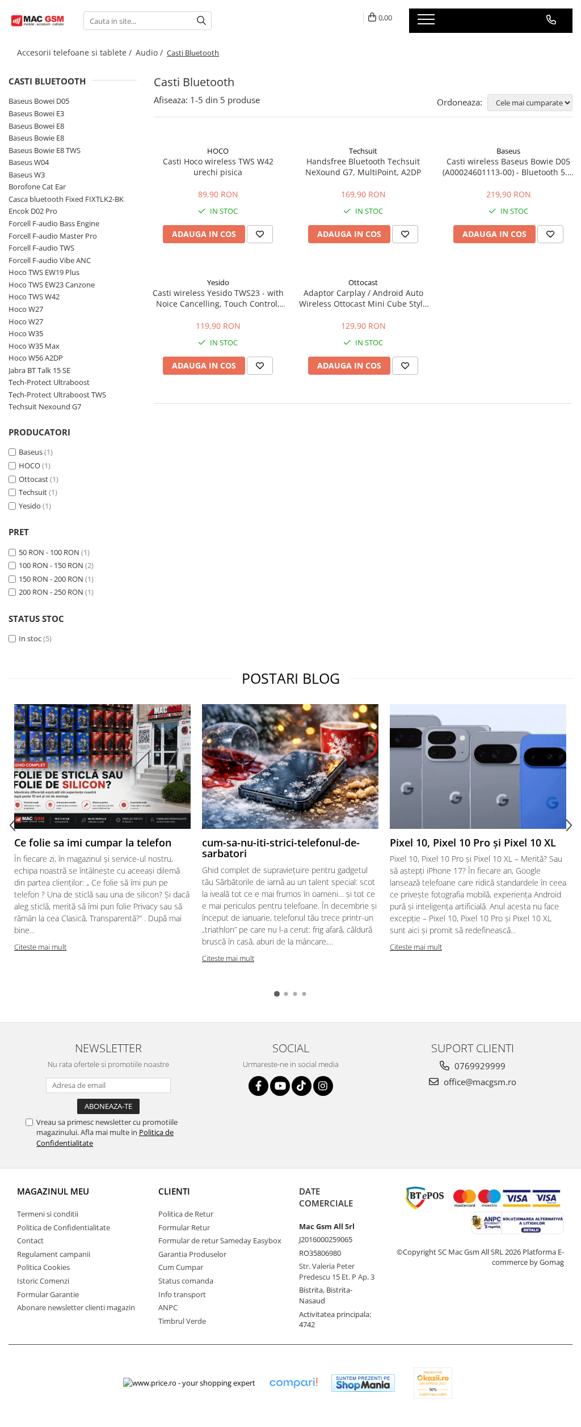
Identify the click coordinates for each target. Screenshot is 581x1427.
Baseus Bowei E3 (36, 113)
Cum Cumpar (180, 1267)
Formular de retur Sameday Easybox (219, 1240)
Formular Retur (184, 1227)
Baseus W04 (29, 162)
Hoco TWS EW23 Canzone (52, 285)
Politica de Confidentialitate (63, 1227)
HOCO (29, 465)
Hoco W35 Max (34, 346)
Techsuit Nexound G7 (45, 406)
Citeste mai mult (40, 947)
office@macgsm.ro (478, 1081)
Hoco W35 (26, 333)
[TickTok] (301, 1086)
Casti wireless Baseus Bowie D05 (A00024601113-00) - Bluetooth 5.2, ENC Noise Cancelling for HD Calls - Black (508, 166)
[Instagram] (323, 1086)
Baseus (31, 452)
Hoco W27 (26, 309)
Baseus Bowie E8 (36, 138)
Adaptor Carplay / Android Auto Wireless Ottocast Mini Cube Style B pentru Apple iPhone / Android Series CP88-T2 (363, 298)
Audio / (150, 52)
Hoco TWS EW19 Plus (44, 272)
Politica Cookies (43, 1267)
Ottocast (33, 479)
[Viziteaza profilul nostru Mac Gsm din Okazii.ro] (433, 1383)
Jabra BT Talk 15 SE (39, 370)
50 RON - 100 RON (49, 552)
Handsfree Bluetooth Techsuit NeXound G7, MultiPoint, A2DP (363, 166)
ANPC (168, 1307)
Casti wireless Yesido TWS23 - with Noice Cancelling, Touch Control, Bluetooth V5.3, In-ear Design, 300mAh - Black (218, 298)
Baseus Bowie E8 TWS (45, 150)
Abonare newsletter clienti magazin (76, 1307)
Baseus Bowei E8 (36, 126)
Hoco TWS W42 (34, 296)
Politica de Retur (185, 1214)
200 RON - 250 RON (51, 592)
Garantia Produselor (192, 1254)
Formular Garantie (48, 1294)
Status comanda (185, 1281)
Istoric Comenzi (43, 1281)
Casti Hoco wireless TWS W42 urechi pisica (218, 166)
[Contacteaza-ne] (551, 20)
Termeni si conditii (47, 1214)
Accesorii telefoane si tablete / (75, 52)
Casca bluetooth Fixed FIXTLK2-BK (66, 199)
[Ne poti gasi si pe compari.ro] (293, 1383)
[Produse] (427, 22)
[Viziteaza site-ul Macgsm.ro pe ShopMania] (363, 1383)
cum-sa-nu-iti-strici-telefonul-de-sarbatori (281, 848)
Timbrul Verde (182, 1321)
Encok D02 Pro (33, 211)
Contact (30, 1240)
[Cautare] (201, 20)
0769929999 (479, 1066)
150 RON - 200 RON (51, 579)
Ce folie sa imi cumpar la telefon (92, 842)
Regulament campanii (53, 1254)
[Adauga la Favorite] (260, 234)
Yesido (30, 506)
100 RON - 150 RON (51, 565)
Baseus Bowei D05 (39, 101)
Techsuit (33, 492)
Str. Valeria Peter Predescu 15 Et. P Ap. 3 (336, 1271)
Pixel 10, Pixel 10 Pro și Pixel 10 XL (473, 842)
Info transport (182, 1294)
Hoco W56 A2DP (36, 358)
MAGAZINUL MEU (53, 1191)
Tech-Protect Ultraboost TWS (57, 394)
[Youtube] (280, 1086)
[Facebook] (258, 1086)
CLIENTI (174, 1191)
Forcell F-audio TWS (41, 248)
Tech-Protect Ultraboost (49, 382)
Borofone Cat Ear (37, 186)
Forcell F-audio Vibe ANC (50, 260)
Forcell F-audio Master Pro (53, 236)
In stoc (30, 638)
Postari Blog (291, 678)
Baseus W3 (27, 175)
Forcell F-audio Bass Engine (54, 223)
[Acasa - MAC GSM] (37, 20)
